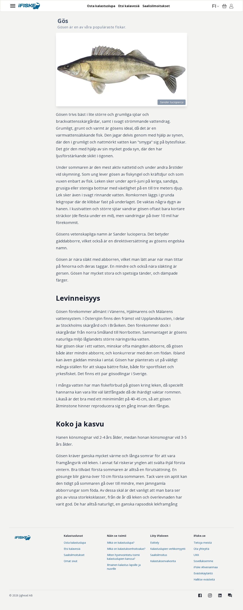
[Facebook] (200, 595)
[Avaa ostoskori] (224, 6)
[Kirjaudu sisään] (231, 7)
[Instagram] (210, 595)
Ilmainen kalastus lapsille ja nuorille (124, 566)
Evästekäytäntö (203, 573)
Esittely (154, 542)
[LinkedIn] (220, 595)
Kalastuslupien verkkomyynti (167, 549)
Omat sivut (70, 561)
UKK (196, 555)
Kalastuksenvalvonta (163, 561)
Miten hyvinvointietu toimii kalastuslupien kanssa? (123, 557)
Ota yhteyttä (201, 549)
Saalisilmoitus (158, 555)
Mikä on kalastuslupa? (120, 542)
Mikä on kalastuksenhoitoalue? (126, 549)
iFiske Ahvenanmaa (206, 567)
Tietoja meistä (203, 542)
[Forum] (230, 595)
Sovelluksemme (203, 561)
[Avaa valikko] (12, 5)
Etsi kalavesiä (72, 549)
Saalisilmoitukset (74, 555)
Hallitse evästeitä (204, 579)
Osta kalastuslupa (75, 542)
